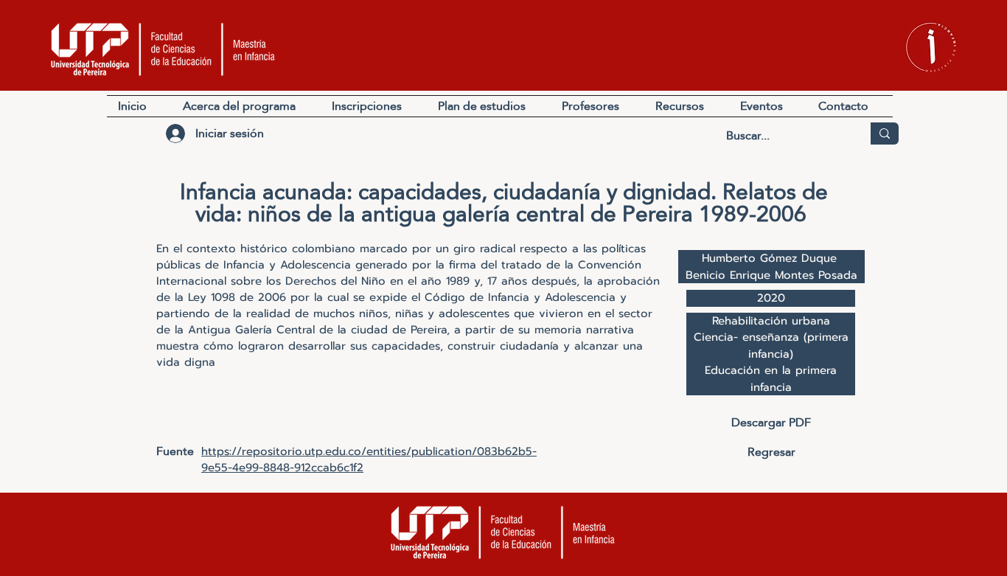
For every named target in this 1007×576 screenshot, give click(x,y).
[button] (686, 106)
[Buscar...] (885, 133)
